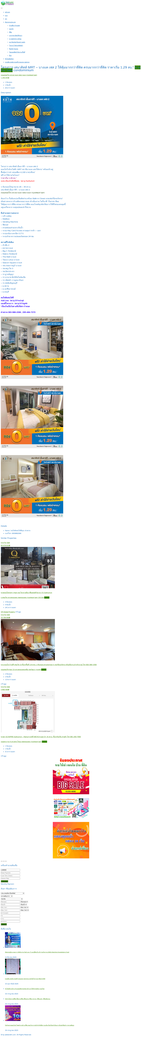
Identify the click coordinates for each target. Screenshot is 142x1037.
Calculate (4, 881)
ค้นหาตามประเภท (10, 22)
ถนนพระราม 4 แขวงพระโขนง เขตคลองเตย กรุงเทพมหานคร (21, 742)
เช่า (6, 19)
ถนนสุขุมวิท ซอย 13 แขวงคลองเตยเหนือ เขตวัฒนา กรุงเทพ (21, 670)
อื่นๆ (10, 55)
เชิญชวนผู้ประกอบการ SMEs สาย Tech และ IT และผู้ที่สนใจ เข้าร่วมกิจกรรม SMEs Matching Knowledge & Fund (37, 952)
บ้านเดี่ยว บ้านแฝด (14, 25)
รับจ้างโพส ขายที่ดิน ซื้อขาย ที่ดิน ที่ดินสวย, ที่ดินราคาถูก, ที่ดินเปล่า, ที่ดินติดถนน (27, 999)
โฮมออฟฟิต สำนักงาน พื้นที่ (17, 52)
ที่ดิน (10, 32)
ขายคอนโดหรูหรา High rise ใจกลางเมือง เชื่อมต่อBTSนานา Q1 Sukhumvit (26, 593)
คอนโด (11, 29)
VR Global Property (8, 612)
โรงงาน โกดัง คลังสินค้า (16, 45)
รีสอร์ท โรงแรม (13, 49)
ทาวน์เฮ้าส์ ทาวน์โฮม (15, 39)
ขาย (6, 15)
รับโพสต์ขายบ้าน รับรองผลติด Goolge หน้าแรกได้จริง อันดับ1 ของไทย (24, 989)
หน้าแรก (7, 12)
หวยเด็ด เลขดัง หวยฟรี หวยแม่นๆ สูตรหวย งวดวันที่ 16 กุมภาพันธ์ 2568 (25, 979)
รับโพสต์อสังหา (9, 59)
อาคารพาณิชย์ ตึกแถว (15, 35)
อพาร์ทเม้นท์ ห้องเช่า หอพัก (17, 42)
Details (46, 597)
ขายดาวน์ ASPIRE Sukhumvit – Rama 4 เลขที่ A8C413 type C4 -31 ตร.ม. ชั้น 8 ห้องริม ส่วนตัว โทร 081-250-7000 (41, 737)
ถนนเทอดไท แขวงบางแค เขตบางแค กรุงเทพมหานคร (19, 75)
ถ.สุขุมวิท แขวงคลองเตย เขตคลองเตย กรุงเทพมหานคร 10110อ (22, 597)
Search (4, 924)
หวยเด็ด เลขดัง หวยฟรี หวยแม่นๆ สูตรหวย (17, 62)
